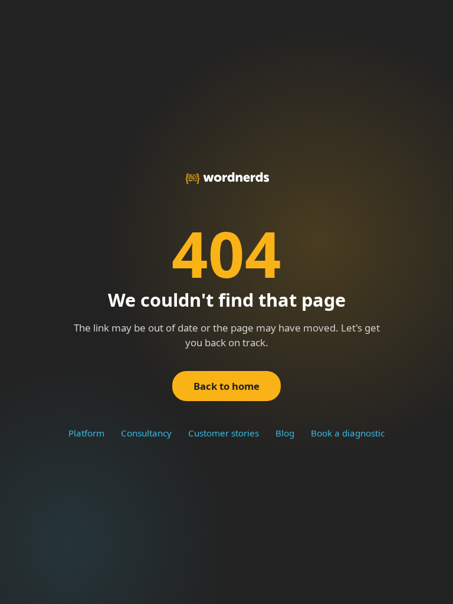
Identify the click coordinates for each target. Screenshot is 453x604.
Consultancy (146, 433)
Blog (284, 433)
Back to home (226, 386)
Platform (86, 433)
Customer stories (223, 433)
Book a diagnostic (348, 433)
